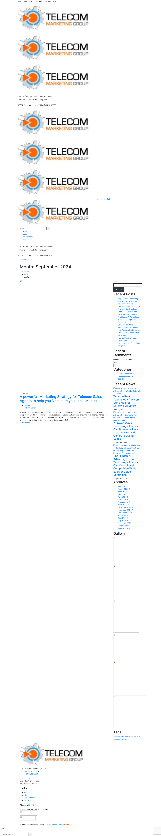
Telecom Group (58, 824)
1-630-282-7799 (31, 774)
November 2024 (125, 510)
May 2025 (123, 494)
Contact (27, 800)
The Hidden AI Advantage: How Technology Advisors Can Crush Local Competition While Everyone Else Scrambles (129, 322)
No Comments (31, 408)
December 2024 (125, 507)
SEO (121, 379)
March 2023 (123, 526)
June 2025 (123, 492)
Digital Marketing (126, 374)
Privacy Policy (76, 824)
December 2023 (125, 523)
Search (116, 281)
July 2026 (122, 486)
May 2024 (123, 520)
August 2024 (124, 515)
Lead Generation (125, 376)
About (26, 795)
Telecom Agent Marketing (120, 739)
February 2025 (125, 502)
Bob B (27, 405)
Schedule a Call (25, 259)
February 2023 (124, 528)
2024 (26, 274)
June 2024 (123, 518)
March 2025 (123, 499)
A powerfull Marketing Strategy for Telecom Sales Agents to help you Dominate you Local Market (61, 398)
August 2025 (124, 489)
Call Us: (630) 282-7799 (28, 96)
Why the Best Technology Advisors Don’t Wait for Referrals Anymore (128, 301)
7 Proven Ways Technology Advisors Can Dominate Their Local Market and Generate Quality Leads (126, 430)
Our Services (29, 798)
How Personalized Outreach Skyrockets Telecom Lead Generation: (129, 332)
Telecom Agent (117, 736)
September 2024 (125, 513)
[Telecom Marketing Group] (57, 17)
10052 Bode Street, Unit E (29, 105)
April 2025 (123, 497)
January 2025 (124, 505)
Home (26, 272)
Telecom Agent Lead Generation (131, 736)
